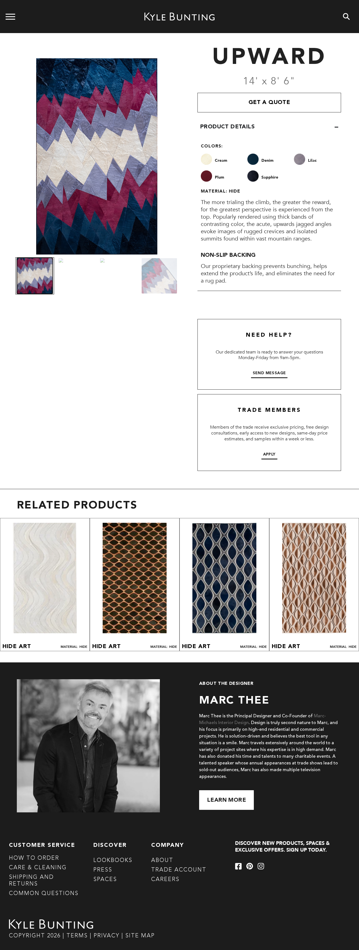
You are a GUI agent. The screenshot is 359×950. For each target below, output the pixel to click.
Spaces (105, 879)
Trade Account (178, 870)
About (162, 860)
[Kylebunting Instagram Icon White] (260, 866)
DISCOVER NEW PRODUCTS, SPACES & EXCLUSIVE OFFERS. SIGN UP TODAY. (282, 847)
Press (102, 870)
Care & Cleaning (38, 868)
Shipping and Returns (31, 881)
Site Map (140, 936)
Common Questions (44, 893)
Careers (165, 879)
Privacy (107, 936)
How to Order (34, 858)
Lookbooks (112, 860)
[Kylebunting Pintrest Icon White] (249, 866)
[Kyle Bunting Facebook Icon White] (238, 866)
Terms (77, 936)
